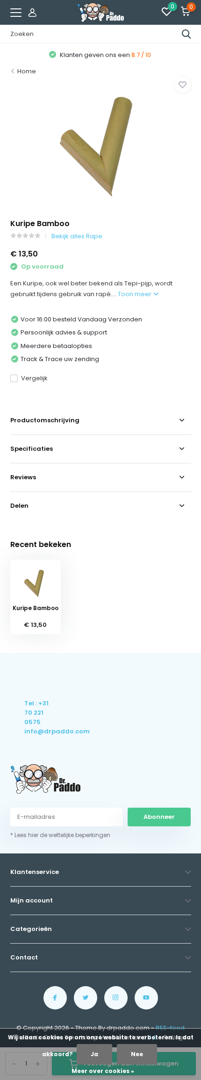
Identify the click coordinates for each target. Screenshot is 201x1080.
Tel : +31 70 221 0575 (36, 712)
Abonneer (159, 816)
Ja (94, 1054)
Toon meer (135, 294)
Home (26, 71)
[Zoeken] (186, 34)
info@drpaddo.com (37, 731)
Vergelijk (34, 378)
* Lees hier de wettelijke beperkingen (60, 835)
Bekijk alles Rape (76, 236)
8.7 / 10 (141, 54)
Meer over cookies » (103, 1071)
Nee (137, 1054)
